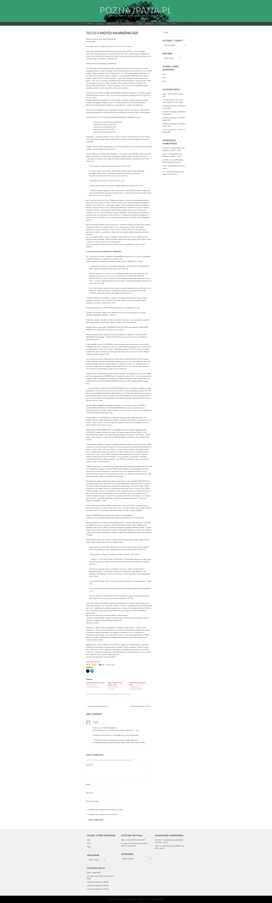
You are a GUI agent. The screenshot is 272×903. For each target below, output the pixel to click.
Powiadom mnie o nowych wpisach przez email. (103, 814)
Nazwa (88, 784)
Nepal (164, 81)
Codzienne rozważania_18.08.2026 (173, 112)
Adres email (89, 793)
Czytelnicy (162, 23)
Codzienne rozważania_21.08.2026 (173, 106)
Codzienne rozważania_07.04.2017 (140, 706)
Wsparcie (149, 23)
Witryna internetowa (92, 801)
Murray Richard (97, 694)
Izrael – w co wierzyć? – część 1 (173, 129)
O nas (173, 23)
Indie (164, 74)
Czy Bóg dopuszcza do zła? (95, 682)
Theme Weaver (158, 899)
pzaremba (119, 694)
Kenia (139, 23)
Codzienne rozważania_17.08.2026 (173, 117)
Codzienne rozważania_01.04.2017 (97, 706)
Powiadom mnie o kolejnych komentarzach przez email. (105, 809)
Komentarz (90, 765)
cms (164, 172)
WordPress (131, 899)
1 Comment (126, 694)
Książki (100, 23)
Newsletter (112, 23)
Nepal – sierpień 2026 (169, 94)
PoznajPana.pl (136, 10)
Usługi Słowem (127, 23)
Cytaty (90, 23)
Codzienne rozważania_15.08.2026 (173, 123)
